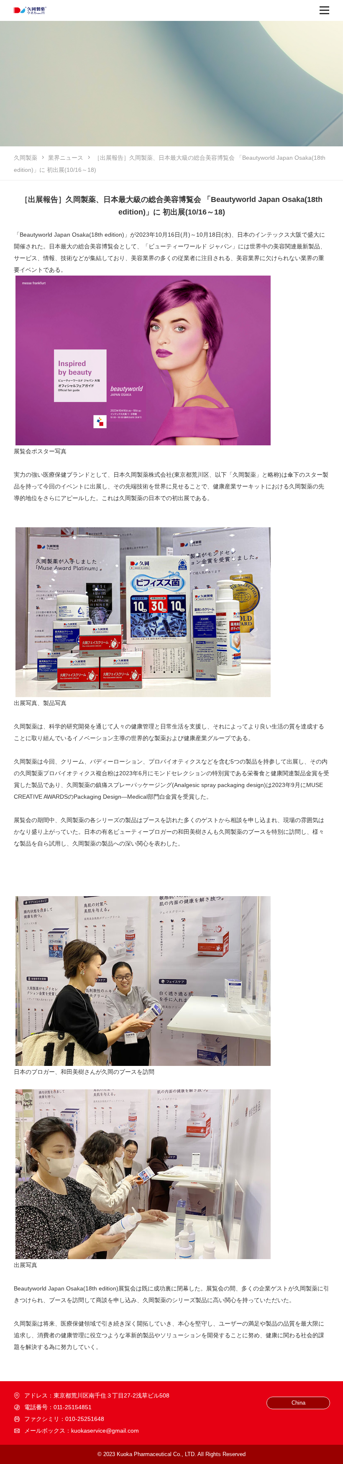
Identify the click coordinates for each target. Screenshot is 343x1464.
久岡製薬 (25, 157)
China (298, 1403)
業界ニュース (65, 157)
